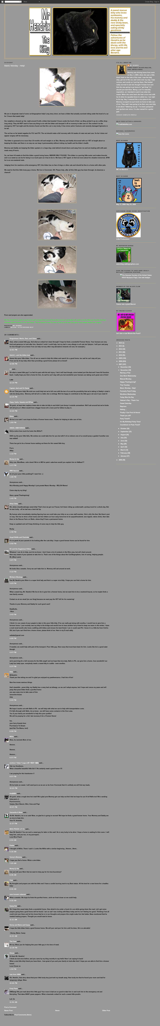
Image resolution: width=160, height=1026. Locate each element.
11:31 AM (13, 936)
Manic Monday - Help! (128, 388)
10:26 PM (13, 983)
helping (14, 327)
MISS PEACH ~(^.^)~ (17, 829)
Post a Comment (10, 1007)
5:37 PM (13, 666)
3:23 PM (13, 583)
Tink (11, 880)
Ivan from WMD (15, 974)
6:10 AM (13, 852)
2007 (121, 364)
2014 (121, 343)
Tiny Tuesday (125, 385)
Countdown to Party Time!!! (130, 425)
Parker (12, 845)
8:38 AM (13, 875)
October (124, 428)
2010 (121, 355)
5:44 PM (13, 700)
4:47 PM (13, 652)
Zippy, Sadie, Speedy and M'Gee (21, 402)
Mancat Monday (125, 379)
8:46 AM (13, 889)
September (125, 431)
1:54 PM (13, 969)
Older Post (106, 1010)
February (124, 453)
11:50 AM (13, 1002)
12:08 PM (13, 364)
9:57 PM (13, 758)
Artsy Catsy (14, 504)
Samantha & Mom (16, 812)
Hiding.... (123, 409)
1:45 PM (13, 498)
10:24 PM (13, 788)
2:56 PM (13, 544)
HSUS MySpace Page (129, 277)
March (123, 450)
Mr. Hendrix (134, 65)
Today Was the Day (127, 397)
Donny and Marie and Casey (20, 925)
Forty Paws (14, 988)
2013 (121, 346)
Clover (12, 953)
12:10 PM (13, 383)
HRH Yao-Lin (14, 471)
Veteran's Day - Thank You (129, 400)
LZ (10, 369)
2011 (121, 352)
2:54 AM (13, 840)
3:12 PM (13, 572)
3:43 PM (13, 614)
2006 (121, 460)
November (124, 370)
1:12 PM (13, 454)
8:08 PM (13, 731)
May (122, 444)
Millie (12, 736)
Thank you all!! (125, 415)
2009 (121, 358)
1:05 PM (13, 422)
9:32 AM (13, 900)
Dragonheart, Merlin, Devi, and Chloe (23, 338)
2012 (121, 349)
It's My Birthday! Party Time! (130, 422)
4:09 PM (13, 638)
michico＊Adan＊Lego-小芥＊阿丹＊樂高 (24, 763)
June (123, 441)
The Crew (13, 941)
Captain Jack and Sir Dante (19, 388)
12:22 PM (13, 411)
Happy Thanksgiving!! (128, 382)
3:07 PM (13, 560)
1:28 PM (13, 477)
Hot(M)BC (13, 793)
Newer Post (8, 1010)
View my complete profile (126, 115)
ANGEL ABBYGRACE (17, 428)
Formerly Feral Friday (128, 391)
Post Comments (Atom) (23, 1015)
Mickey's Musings (16, 577)
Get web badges (144, 277)
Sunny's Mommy (16, 857)
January (124, 456)
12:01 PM (13, 350)
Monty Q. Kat (14, 459)
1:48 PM (13, 532)
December (124, 367)
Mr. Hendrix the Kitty (80, 9)
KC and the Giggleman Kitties (20, 549)
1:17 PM (13, 465)
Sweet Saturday (125, 403)
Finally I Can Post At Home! (130, 412)
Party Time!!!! (125, 419)
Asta (11, 672)
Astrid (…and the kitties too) (20, 355)
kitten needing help (25, 327)
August (123, 435)
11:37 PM (13, 823)
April (123, 447)
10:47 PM (13, 807)
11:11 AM (13, 920)
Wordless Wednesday (128, 394)
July (122, 438)
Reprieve (123, 406)
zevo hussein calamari (18, 894)
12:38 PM (13, 948)
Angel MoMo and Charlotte (19, 537)
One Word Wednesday (128, 376)
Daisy (12, 416)
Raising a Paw (125, 373)
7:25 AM (13, 863)
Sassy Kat (13, 906)
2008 (121, 361)
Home (57, 1010)
